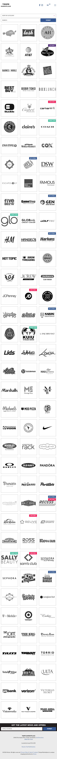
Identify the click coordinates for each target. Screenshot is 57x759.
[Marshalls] (9, 390)
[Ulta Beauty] (47, 672)
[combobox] (28, 15)
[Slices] (28, 578)
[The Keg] (28, 634)
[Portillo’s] (47, 484)
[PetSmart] (28, 484)
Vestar (34, 754)
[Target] (28, 615)
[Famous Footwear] (47, 183)
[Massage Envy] (28, 390)
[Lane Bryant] (47, 333)
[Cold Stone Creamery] (9, 145)
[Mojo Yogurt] (47, 409)
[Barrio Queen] (28, 70)
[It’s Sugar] (9, 277)
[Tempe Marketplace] (6, 5)
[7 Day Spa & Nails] (9, 32)
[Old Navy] (28, 465)
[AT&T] (28, 51)
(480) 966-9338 (28, 739)
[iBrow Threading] (28, 258)
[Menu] (55, 5)
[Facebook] (39, 5)
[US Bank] (9, 691)
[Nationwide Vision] (9, 427)
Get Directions (40, 737)
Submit (48, 20)
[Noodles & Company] (9, 446)
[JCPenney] (9, 296)
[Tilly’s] (9, 653)
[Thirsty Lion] (47, 634)
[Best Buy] (9, 89)
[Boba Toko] (28, 89)
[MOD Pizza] (28, 409)
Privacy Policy (24, 752)
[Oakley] (9, 465)
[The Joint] (9, 634)
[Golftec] (47, 220)
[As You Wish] (9, 51)
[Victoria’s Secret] (47, 691)
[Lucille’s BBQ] (9, 371)
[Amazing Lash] (28, 32)
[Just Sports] (28, 314)
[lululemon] (28, 371)
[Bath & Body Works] (47, 70)
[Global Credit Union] (28, 220)
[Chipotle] (9, 126)
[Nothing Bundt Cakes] (47, 446)
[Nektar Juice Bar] (28, 427)
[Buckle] (9, 108)
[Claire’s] (28, 126)
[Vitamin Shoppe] (28, 709)
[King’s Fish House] (9, 333)
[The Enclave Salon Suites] (47, 615)
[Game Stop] (28, 202)
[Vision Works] (9, 709)
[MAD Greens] (47, 371)
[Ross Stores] (28, 540)
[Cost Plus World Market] (28, 145)
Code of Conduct (33, 752)
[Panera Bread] (9, 484)
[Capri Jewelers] (28, 108)
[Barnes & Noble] (9, 70)
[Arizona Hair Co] (47, 32)
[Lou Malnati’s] (28, 352)
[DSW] (47, 164)
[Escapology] (9, 183)
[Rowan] (47, 540)
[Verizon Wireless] (28, 691)
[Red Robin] (9, 521)
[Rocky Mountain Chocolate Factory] (9, 540)
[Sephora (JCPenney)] (47, 559)
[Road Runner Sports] (47, 521)
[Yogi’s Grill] (47, 709)
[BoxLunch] (47, 89)
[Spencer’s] (28, 597)
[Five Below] (9, 202)
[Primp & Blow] (9, 503)
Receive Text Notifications (28, 747)
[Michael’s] (9, 409)
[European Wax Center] (28, 183)
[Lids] (9, 352)
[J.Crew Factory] (28, 277)
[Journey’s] (9, 314)
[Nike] (47, 427)
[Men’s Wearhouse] (47, 390)
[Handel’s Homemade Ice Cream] (28, 239)
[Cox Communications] (47, 145)
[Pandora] (47, 465)
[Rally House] (28, 503)
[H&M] (9, 239)
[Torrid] (47, 653)
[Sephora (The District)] (9, 578)
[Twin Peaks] (28, 672)
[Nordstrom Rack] (28, 446)
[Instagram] (42, 5)
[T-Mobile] (9, 615)
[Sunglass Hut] (47, 597)
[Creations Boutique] (9, 164)
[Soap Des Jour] (9, 597)
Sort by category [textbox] (8, 15)
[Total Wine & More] (9, 672)
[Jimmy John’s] (47, 296)
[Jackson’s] (47, 277)
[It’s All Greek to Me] (47, 258)
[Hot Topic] (9, 258)
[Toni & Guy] (28, 653)
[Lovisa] (47, 352)
